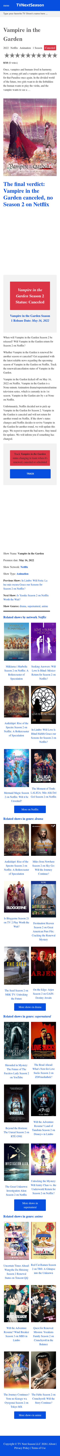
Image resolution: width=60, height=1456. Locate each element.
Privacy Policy (22, 1448)
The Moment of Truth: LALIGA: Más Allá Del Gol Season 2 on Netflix (43, 792)
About (52, 1444)
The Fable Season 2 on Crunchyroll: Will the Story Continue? (44, 1398)
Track (30, 473)
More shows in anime (30, 1415)
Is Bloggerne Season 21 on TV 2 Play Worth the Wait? (16, 922)
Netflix (24, 567)
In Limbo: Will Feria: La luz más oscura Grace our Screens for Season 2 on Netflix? (25, 584)
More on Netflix (30, 809)
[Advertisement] (30, 241)
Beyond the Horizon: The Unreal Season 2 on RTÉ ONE (16, 1132)
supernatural (34, 606)
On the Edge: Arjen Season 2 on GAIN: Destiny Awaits (43, 993)
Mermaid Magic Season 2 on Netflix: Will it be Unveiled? (16, 797)
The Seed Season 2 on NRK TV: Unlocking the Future (16, 994)
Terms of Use (39, 1448)
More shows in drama (30, 1007)
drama (23, 606)
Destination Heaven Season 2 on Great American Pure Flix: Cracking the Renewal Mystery (43, 931)
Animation (22, 574)
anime (45, 606)
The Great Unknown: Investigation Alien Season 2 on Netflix (16, 1190)
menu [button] (6, 5)
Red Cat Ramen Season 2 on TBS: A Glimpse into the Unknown (43, 1269)
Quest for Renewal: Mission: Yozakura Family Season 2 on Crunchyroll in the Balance (43, 1336)
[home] (30, 5)
